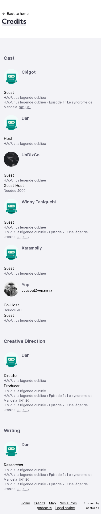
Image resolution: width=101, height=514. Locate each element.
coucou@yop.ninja (37, 290)
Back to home (18, 14)
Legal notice (65, 508)
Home (25, 503)
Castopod (92, 508)
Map (52, 503)
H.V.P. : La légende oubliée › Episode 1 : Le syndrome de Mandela (48, 104)
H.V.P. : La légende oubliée (25, 97)
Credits (39, 503)
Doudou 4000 (15, 191)
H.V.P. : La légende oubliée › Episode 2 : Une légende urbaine (46, 234)
